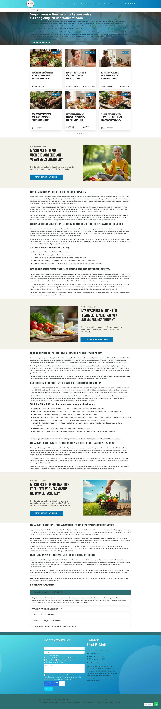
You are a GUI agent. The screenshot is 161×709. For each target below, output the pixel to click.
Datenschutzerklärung (46, 699)
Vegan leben (89, 52)
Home (32, 10)
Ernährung (56, 52)
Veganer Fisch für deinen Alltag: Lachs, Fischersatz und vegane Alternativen (111, 117)
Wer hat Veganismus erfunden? (48, 592)
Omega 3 (49, 658)
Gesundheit (50, 660)
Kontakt (97, 4)
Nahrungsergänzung (65, 660)
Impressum (57, 699)
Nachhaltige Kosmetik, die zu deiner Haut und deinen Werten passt (110, 75)
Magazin (74, 4)
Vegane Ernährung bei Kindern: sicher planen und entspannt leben (75, 117)
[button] (80, 592)
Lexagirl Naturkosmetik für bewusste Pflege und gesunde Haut (76, 75)
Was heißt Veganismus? (45, 615)
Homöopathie (75, 658)
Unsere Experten (86, 4)
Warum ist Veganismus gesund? (48, 620)
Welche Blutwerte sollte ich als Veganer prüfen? (55, 626)
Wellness (125, 52)
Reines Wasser (61, 658)
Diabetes (60, 662)
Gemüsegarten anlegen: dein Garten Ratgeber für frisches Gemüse (41, 117)
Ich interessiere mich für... (53, 655)
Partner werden (108, 4)
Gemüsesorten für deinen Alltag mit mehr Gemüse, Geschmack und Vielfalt (42, 75)
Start (55, 4)
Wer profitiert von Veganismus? (48, 609)
